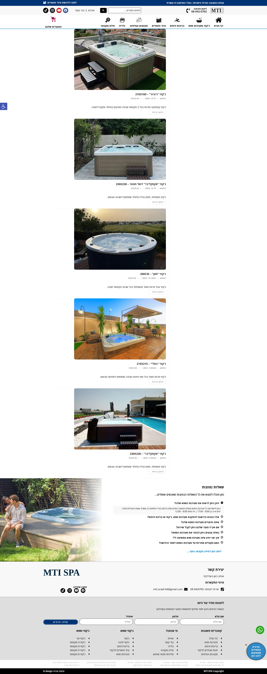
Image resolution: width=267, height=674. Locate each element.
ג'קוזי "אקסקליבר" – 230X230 (148, 454)
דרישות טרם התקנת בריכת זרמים (210, 665)
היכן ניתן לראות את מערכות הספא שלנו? (196, 503)
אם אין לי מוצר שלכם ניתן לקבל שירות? (197, 527)
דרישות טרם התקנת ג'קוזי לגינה (65, 662)
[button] (3, 106)
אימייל (129, 616)
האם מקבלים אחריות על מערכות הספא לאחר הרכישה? (189, 542)
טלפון (175, 616)
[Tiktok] (45, 10)
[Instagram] (52, 10)
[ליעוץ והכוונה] (188, 10)
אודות (91, 10)
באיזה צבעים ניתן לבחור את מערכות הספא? (195, 532)
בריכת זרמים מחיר (71, 665)
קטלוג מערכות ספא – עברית (212, 662)
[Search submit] (103, 10)
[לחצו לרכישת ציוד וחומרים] (44, 2)
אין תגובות (135, 98)
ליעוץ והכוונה (200, 8)
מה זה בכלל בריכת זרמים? (104, 665)
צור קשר (79, 10)
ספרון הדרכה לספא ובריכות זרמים (101, 662)
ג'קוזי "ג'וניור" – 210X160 (150, 94)
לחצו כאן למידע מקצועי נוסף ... (204, 551)
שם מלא (219, 616)
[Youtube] (59, 10)
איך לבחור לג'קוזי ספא (142, 665)
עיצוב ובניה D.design (53, 671)
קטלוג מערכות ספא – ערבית (140, 662)
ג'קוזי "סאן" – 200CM (153, 274)
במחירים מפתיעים (256, 651)
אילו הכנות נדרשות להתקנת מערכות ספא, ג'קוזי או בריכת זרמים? (183, 517)
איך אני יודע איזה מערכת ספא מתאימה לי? (196, 537)
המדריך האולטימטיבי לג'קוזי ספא (174, 665)
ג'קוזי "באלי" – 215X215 (151, 364)
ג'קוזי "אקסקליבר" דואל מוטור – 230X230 (141, 184)
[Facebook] (65, 10)
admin (163, 98)
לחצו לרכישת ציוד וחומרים (62, 2)
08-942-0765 (199, 11)
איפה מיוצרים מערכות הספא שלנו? (200, 522)
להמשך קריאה (156, 111)
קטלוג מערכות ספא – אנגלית (175, 662)
